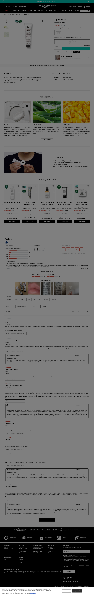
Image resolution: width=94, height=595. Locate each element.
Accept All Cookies (77, 590)
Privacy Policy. (33, 593)
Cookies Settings (66, 590)
